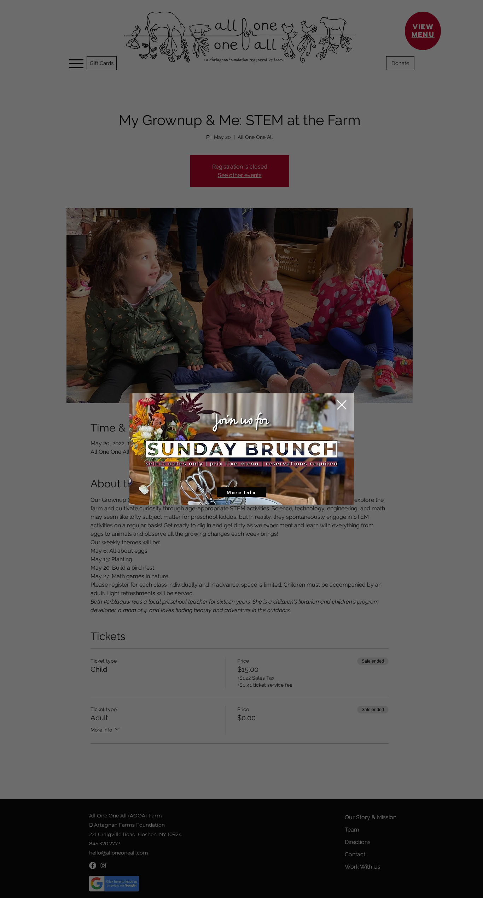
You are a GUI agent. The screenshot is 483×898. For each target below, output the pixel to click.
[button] (342, 405)
